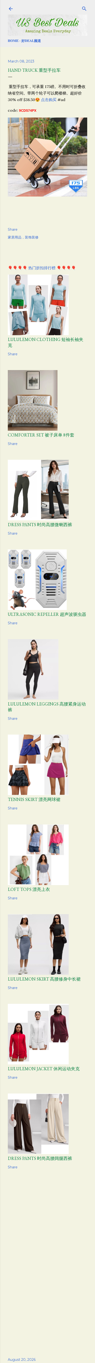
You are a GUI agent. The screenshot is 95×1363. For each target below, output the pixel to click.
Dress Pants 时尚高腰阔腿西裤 (40, 1158)
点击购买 (49, 99)
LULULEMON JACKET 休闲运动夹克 (44, 1068)
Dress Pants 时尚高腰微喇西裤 (40, 524)
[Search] (84, 8)
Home (13, 40)
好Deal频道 (31, 40)
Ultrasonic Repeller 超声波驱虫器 (47, 614)
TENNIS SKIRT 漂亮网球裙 (34, 799)
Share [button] (13, 229)
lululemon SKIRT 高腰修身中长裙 (44, 979)
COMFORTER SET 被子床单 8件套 (41, 435)
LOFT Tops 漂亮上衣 (29, 889)
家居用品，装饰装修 (23, 237)
